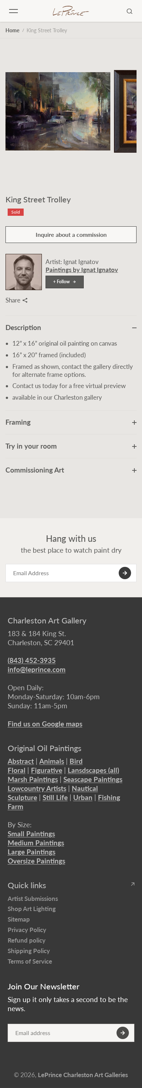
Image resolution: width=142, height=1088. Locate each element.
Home (12, 30)
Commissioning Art (34, 470)
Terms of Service (30, 961)
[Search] (130, 11)
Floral (16, 770)
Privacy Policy (27, 930)
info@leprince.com (37, 669)
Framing (18, 422)
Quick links (27, 885)
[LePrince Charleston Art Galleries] (71, 11)
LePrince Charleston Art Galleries (83, 1075)
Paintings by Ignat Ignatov (82, 269)
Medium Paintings (36, 842)
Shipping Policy (29, 951)
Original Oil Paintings (45, 748)
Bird (76, 761)
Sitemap (19, 919)
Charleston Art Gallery (47, 620)
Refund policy (27, 940)
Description (23, 327)
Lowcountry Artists (37, 788)
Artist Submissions (33, 898)
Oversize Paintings (36, 861)
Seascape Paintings (92, 779)
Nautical (85, 788)
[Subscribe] (125, 573)
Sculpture (22, 797)
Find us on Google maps (45, 724)
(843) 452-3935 (32, 660)
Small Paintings (31, 833)
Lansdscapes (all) (93, 770)
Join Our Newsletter (43, 986)
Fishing (109, 797)
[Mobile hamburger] (13, 11)
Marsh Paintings (33, 779)
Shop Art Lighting (32, 908)
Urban (82, 797)
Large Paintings (31, 852)
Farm (15, 806)
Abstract (21, 761)
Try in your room (31, 446)
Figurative (46, 770)
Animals (51, 761)
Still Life (55, 797)
